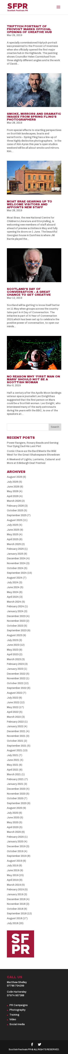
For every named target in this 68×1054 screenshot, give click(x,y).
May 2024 (12, 592)
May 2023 (12, 649)
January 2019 (15, 894)
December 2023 (16, 616)
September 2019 (16, 856)
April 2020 (12, 827)
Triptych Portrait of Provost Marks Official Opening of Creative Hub (29, 29)
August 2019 (14, 861)
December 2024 (16, 558)
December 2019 (16, 846)
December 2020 (16, 789)
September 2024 (17, 573)
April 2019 (12, 880)
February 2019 (15, 889)
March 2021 (14, 774)
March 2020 (14, 832)
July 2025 (12, 525)
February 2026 (15, 505)
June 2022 (13, 702)
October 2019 (15, 851)
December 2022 (16, 673)
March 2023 (14, 659)
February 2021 (15, 779)
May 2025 (12, 534)
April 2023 (12, 654)
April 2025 (12, 539)
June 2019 (13, 870)
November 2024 (16, 563)
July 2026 (12, 481)
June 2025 (13, 529)
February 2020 (15, 837)
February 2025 (15, 549)
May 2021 (12, 765)
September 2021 (16, 745)
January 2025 (15, 553)
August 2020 (14, 808)
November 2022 (16, 678)
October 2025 (15, 510)
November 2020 (16, 793)
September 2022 (16, 688)
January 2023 (15, 669)
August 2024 (14, 577)
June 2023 (13, 645)
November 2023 (16, 621)
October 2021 (15, 741)
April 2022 (12, 712)
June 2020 (13, 817)
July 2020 (12, 813)
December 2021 (16, 731)
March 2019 (14, 885)
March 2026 (14, 501)
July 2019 (12, 865)
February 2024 (15, 606)
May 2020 (12, 822)
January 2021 (15, 784)
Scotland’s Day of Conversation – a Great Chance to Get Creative (29, 291)
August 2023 (14, 635)
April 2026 (12, 496)
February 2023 (15, 664)
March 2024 (14, 601)
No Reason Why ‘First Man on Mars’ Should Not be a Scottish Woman (33, 379)
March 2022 (14, 717)
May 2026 (12, 491)
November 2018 (16, 904)
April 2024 (13, 597)
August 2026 (14, 477)
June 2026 (13, 486)
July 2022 (12, 697)
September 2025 (16, 515)
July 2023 (12, 640)
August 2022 (14, 693)
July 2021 (12, 755)
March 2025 (14, 544)
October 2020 (15, 798)
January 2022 (15, 726)
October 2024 (15, 568)
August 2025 (14, 520)
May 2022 (12, 707)
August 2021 (14, 750)
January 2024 (15, 611)
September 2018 (16, 913)
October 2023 (15, 625)
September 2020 (16, 803)
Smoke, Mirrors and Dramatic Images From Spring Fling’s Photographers (34, 116)
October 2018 (15, 909)
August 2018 (14, 918)
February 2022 (15, 721)
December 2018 (16, 899)
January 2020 (15, 841)
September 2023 (16, 630)
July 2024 (12, 582)
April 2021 (12, 769)
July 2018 (12, 923)
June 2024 (13, 587)
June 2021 (13, 760)
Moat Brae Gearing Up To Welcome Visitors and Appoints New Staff (29, 204)
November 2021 (16, 736)
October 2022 (15, 683)
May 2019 (12, 875)
